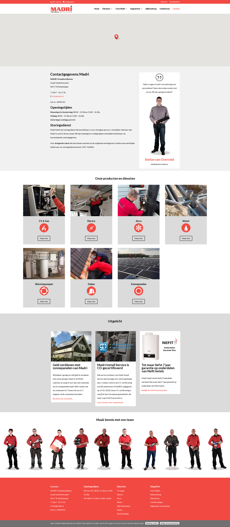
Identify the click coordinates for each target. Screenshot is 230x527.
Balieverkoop (151, 9)
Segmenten (135, 9)
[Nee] (227, 523)
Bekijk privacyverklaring (169, 523)
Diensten (106, 9)
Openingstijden (174, 2)
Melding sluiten (152, 523)
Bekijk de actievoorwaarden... (155, 390)
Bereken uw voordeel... (63, 398)
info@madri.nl (58, 96)
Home (96, 9)
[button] (117, 36)
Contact (176, 9)
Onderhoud (165, 9)
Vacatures (164, 2)
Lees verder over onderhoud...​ (110, 402)
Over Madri (120, 9)
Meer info (44, 238)
